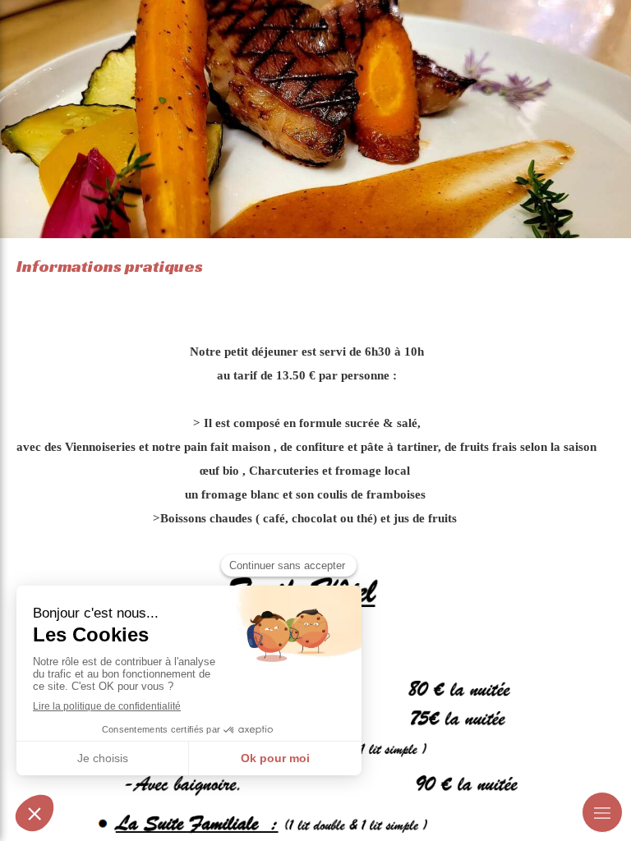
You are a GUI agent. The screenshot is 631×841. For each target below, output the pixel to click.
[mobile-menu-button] (602, 812)
